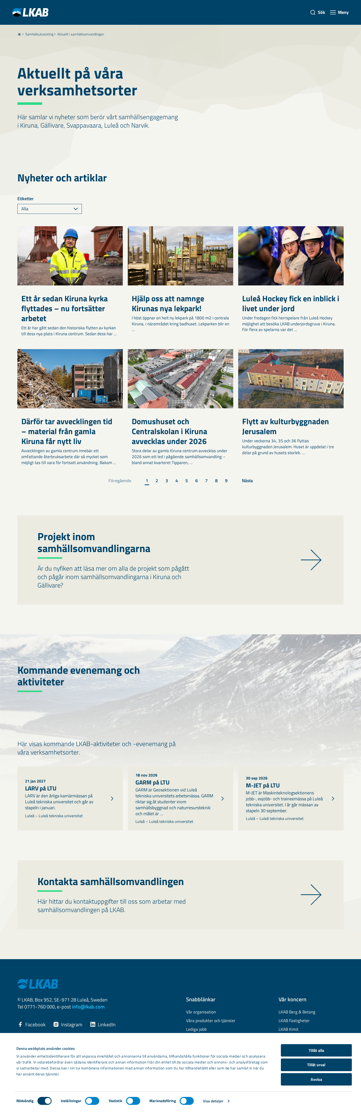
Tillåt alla (316, 1050)
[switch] (92, 1101)
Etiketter (25, 198)
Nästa (247, 480)
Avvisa (316, 1079)
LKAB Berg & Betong (297, 1012)
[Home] (19, 34)
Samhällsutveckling (39, 34)
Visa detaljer (213, 1101)
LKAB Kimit (288, 1029)
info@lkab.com (88, 1006)
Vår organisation (201, 1012)
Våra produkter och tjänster (210, 1020)
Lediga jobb (196, 1029)
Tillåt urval (316, 1065)
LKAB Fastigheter (294, 1020)
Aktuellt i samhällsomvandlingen (80, 34)
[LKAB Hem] (30, 12)
